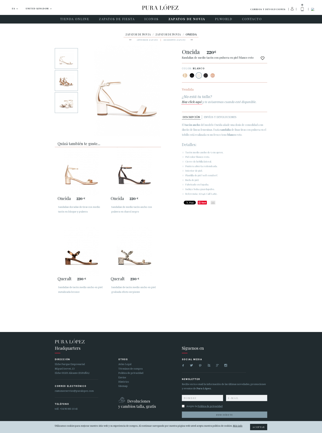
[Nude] (212, 75)
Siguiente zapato (174, 39)
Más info (237, 426)
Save (203, 202)
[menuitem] (75, 19)
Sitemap (123, 386)
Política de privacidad (130, 373)
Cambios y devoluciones (268, 9)
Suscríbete (224, 414)
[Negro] (192, 75)
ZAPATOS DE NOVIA (138, 34)
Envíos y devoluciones (220, 117)
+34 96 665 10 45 (69, 408)
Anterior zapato (147, 39)
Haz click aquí (192, 102)
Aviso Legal (124, 364)
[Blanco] (199, 75)
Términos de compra (130, 368)
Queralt (65, 278)
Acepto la (204, 406)
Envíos (122, 377)
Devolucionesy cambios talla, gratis (137, 403)
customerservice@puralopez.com (74, 390)
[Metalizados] (185, 75)
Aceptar (258, 427)
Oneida (64, 198)
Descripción (191, 117)
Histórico (123, 381)
